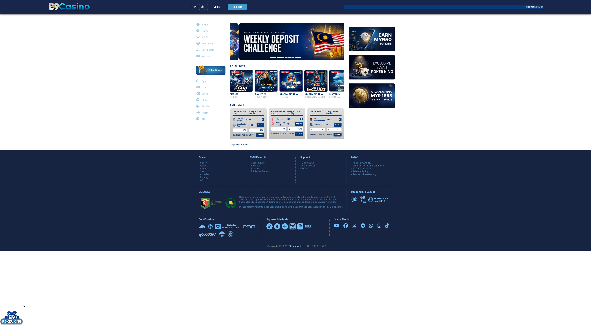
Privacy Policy (360, 171)
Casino (204, 93)
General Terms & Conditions (368, 165)
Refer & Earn (207, 43)
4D (203, 119)
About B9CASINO (362, 162)
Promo (205, 31)
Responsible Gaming (364, 174)
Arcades (205, 106)
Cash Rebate (207, 49)
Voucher (205, 56)
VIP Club (205, 37)
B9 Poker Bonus (260, 171)
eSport (205, 87)
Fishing (205, 112)
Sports (204, 81)
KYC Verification (362, 168)
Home (204, 24)
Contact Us (308, 162)
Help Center (308, 165)
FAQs (305, 168)
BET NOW (260, 135)
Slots (204, 100)
